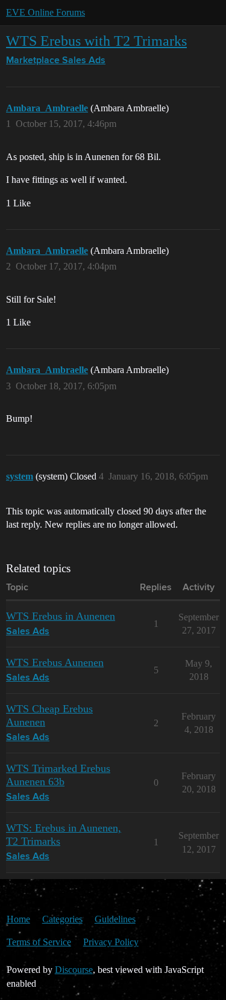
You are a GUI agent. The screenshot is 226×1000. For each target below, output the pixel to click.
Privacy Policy (111, 942)
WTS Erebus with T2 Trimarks (96, 40)
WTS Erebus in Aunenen (60, 616)
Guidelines (115, 919)
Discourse (74, 970)
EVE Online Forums (45, 12)
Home (18, 919)
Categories (62, 919)
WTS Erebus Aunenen (55, 662)
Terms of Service (39, 942)
